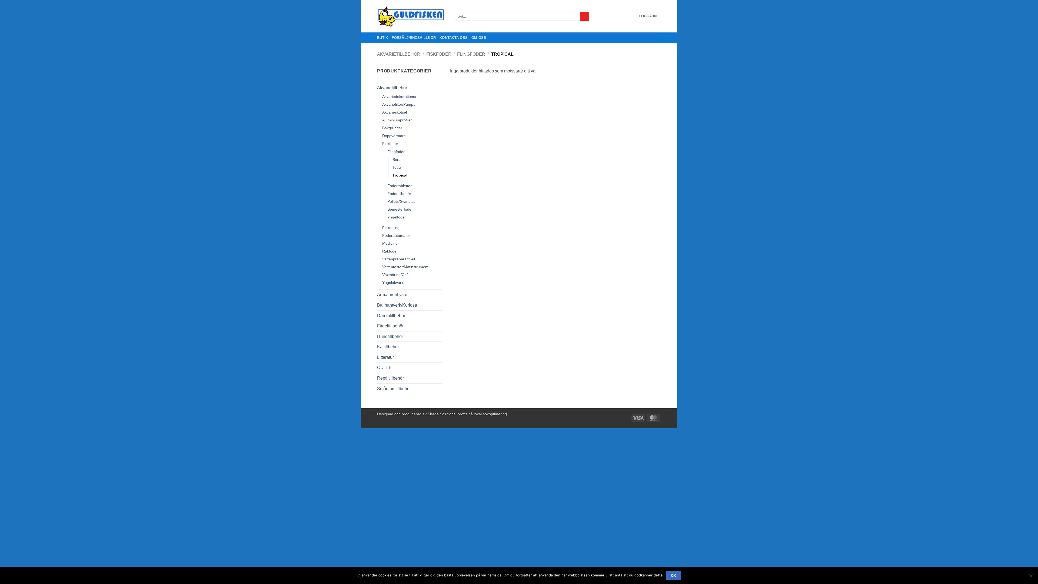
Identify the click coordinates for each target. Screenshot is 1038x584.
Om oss (478, 38)
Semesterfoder (400, 209)
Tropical (399, 175)
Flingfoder (471, 54)
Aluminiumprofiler (397, 120)
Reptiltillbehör (390, 378)
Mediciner (390, 243)
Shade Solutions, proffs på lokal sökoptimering (467, 414)
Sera (396, 159)
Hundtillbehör (390, 336)
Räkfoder (390, 251)
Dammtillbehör (391, 315)
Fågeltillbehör (390, 326)
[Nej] (1030, 577)
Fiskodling (391, 227)
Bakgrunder (392, 128)
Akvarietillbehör (398, 54)
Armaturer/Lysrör (393, 294)
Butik (382, 38)
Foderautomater (396, 235)
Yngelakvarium (395, 282)
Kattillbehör (388, 346)
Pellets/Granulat (401, 201)
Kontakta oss (454, 38)
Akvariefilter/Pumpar (399, 104)
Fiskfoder (438, 54)
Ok (673, 575)
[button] (648, 16)
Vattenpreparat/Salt (398, 259)
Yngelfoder (396, 217)
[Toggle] (438, 87)
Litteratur (385, 357)
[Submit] (584, 16)
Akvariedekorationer (399, 96)
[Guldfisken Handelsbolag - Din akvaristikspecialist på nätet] (412, 16)
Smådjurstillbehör (394, 388)
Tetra (396, 167)
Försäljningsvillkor (414, 38)
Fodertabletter (399, 186)
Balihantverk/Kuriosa (397, 305)
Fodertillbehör (399, 193)
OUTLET (385, 367)
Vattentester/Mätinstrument (405, 267)
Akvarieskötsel (394, 112)
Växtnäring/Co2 (395, 275)
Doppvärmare (394, 136)
